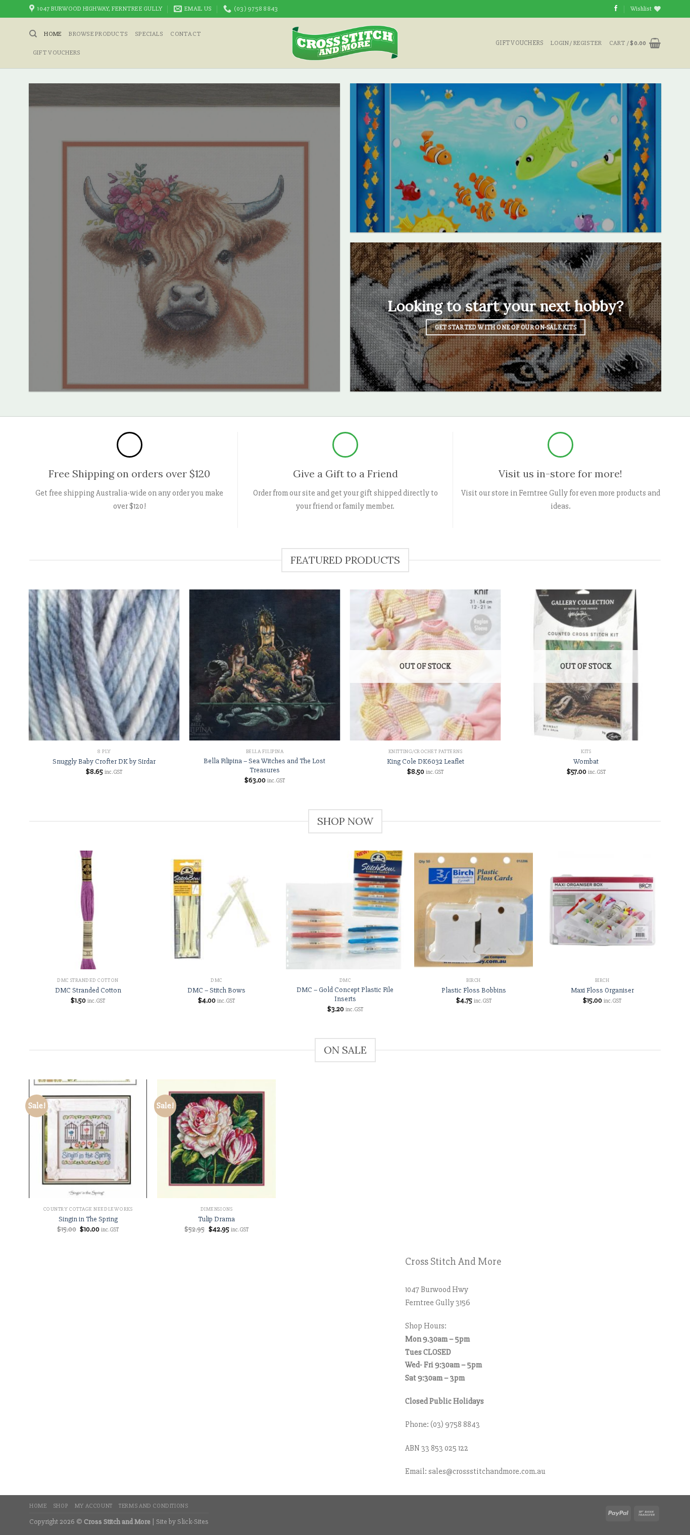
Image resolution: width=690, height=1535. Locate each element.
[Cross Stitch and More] (345, 43)
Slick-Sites (193, 1521)
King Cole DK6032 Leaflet (425, 761)
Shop (60, 1506)
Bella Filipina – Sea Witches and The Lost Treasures (264, 766)
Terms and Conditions (153, 1506)
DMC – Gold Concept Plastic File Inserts (345, 994)
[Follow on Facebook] (616, 8)
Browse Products (98, 34)
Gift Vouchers (56, 52)
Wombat (586, 761)
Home (53, 34)
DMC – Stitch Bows (216, 990)
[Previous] (29, 941)
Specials (149, 34)
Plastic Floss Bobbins (473, 990)
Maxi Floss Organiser (602, 990)
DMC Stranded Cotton (88, 990)
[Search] (33, 33)
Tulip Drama (216, 1219)
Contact (185, 34)
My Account (94, 1506)
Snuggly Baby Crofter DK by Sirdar (104, 761)
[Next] (660, 941)
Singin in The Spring (88, 1219)
